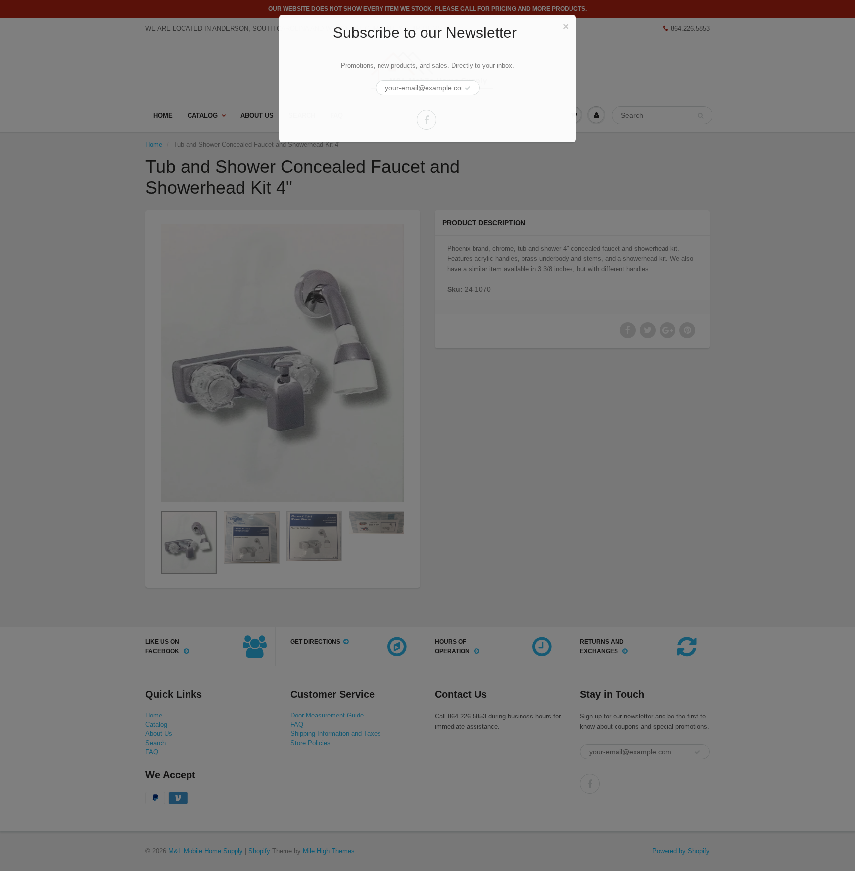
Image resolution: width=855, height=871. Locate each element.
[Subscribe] (467, 88)
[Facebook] (426, 120)
